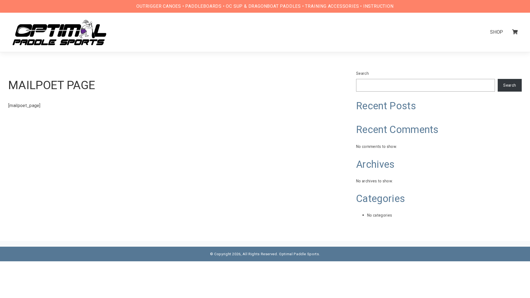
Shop (496, 32)
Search (362, 73)
